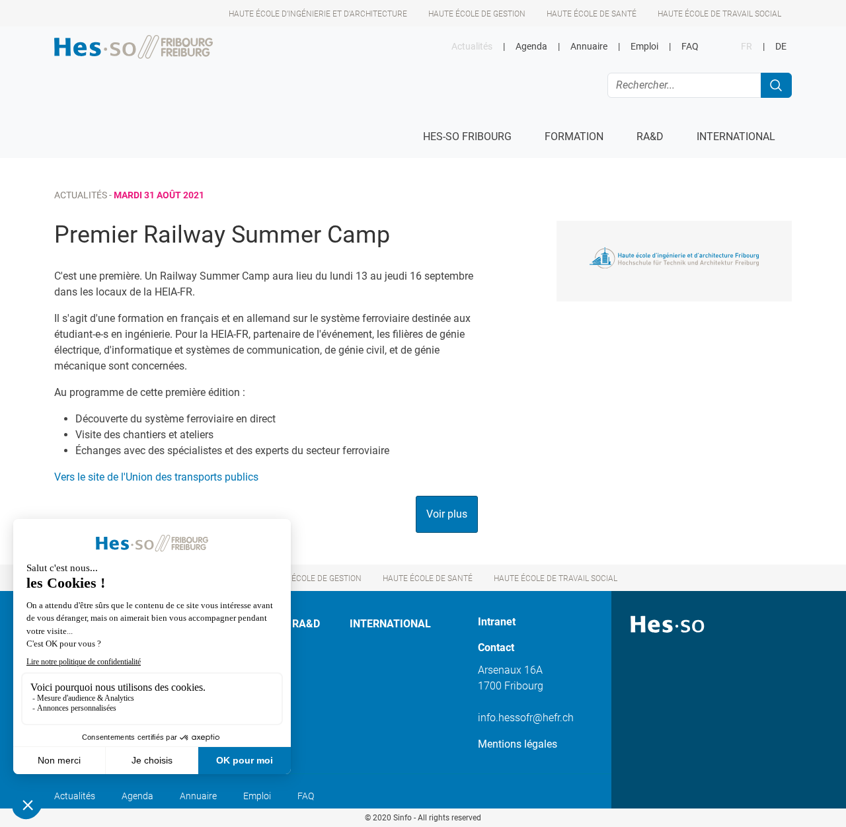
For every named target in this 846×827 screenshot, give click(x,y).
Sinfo (402, 817)
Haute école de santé (591, 14)
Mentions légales (517, 744)
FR (746, 46)
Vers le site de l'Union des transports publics (156, 477)
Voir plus (446, 514)
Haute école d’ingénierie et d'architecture (318, 14)
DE (781, 46)
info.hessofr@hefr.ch (526, 717)
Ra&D (306, 623)
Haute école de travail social (719, 14)
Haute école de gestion (476, 14)
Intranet (497, 621)
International (390, 623)
